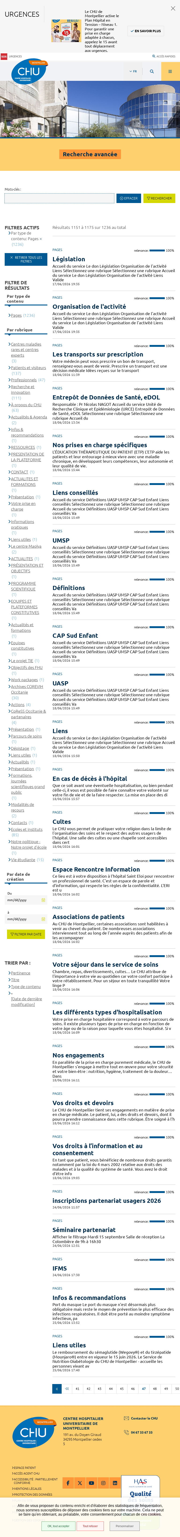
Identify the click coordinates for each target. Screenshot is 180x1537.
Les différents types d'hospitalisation (107, 1012)
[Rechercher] (151, 71)
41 (77, 1389)
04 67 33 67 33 (142, 1432)
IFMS (59, 1268)
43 (99, 1389)
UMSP (61, 540)
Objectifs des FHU (27, 667)
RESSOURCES (23, 447)
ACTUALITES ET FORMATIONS (24, 482)
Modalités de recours (22, 807)
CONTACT (19, 472)
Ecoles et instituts (26, 829)
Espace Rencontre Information (96, 869)
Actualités (20, 762)
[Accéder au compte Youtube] (91, 1483)
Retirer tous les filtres (28, 259)
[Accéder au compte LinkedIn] (115, 1483)
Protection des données (33, 1494)
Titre (15, 980)
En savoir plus (148, 31)
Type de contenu (26, 986)
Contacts (19, 822)
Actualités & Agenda (29, 417)
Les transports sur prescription (97, 354)
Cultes (61, 821)
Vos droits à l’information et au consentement (97, 1149)
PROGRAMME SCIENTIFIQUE (23, 586)
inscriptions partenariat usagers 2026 (106, 1200)
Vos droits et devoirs (83, 1102)
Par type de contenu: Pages (24, 236)
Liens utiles (69, 1345)
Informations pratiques (22, 524)
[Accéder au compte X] (80, 1483)
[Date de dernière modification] (26, 1002)
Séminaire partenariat (84, 1229)
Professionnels (24, 380)
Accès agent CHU (27, 1473)
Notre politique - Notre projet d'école (29, 844)
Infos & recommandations (89, 1297)
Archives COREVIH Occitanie (27, 689)
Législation (68, 259)
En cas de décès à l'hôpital (89, 778)
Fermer (173, 8)
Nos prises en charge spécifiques (99, 445)
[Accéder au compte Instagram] (103, 1483)
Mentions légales (27, 1488)
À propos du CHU (26, 405)
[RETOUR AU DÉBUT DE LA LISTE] (66, 1388)
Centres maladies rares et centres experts (26, 350)
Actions (17, 704)
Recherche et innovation (22, 389)
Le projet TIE (22, 660)
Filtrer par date (28, 934)
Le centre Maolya (26, 546)
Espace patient (25, 1467)
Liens (60, 730)
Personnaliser (125, 1526)
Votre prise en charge (23, 506)
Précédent (57, 1388)
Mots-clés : (13, 189)
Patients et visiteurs (28, 367)
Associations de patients (88, 916)
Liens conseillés (75, 492)
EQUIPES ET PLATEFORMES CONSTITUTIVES (25, 607)
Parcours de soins (26, 736)
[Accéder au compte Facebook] (68, 1483)
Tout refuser (90, 1526)
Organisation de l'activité (89, 306)
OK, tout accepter (58, 1526)
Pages (16, 315)
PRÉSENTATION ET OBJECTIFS (27, 568)
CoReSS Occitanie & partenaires (28, 714)
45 (122, 1389)
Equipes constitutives (22, 646)
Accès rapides (166, 56)
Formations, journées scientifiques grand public (28, 783)
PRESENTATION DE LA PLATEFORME (27, 457)
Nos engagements (78, 1055)
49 (166, 1389)
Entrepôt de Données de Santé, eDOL (106, 397)
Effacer (131, 198)
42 (88, 1389)
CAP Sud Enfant (75, 635)
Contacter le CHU (144, 1418)
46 (133, 1389)
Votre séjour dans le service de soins (105, 964)
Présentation (22, 497)
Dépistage (20, 748)
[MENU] (170, 71)
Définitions (68, 587)
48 (155, 1389)
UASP (60, 683)
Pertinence (20, 973)
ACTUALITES (22, 558)
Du (10, 893)
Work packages (24, 679)
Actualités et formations (22, 627)
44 (111, 1389)
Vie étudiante (23, 859)
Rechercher (161, 198)
